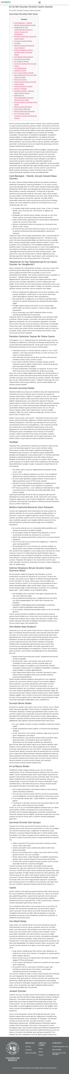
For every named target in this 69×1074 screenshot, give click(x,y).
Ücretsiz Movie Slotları (22, 59)
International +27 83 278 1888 (59, 1053)
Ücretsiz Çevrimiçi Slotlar (23, 41)
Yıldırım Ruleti (19, 84)
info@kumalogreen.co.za (60, 1046)
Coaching (28, 1050)
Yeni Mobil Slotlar (20, 68)
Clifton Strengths (31, 1053)
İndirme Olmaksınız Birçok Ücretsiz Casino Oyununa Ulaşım (23, 52)
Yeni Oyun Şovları (20, 79)
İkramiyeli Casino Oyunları (23, 86)
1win (25, 205)
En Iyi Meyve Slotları (21, 61)
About (41, 1052)
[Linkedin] (34, 1064)
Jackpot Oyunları (20, 70)
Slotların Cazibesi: (20, 89)
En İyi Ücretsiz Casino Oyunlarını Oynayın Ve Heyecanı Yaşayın (25, 116)
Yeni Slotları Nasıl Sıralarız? (23, 57)
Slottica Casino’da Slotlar (23, 107)
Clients (41, 1055)
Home (41, 1048)
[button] (39, 2)
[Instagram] (38, 1064)
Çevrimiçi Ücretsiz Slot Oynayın (25, 64)
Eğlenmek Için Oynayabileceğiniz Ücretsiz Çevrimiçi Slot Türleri (23, 98)
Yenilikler (17, 43)
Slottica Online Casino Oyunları (25, 82)
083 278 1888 (56, 1050)
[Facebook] (30, 1064)
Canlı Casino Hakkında (22, 109)
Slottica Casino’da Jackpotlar (24, 111)
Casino (16, 66)
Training (28, 1046)
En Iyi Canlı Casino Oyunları (24, 73)
